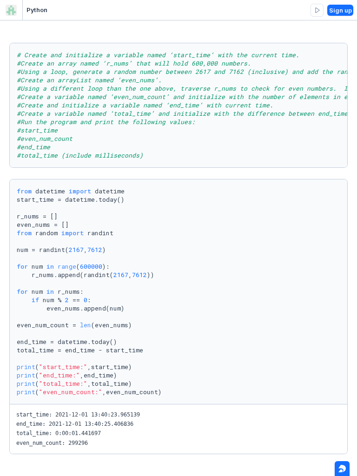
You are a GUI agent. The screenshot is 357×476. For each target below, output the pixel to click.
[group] (317, 10)
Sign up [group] (340, 10)
